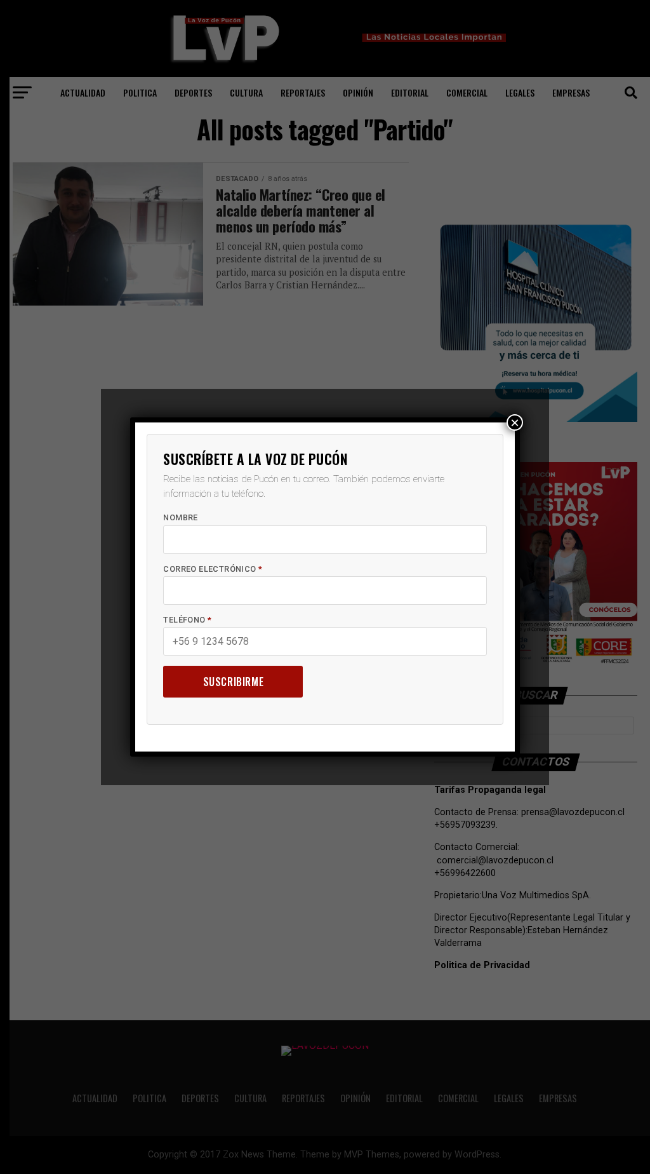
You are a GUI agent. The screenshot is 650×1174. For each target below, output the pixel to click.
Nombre (180, 517)
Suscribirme (233, 681)
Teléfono (187, 619)
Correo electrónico (212, 569)
